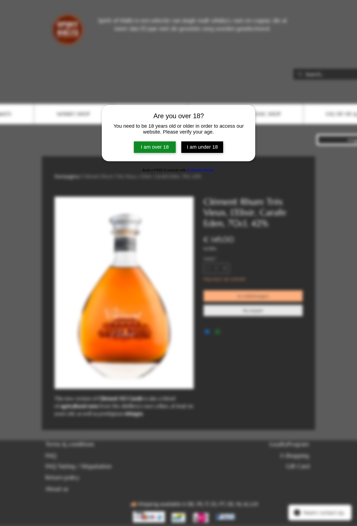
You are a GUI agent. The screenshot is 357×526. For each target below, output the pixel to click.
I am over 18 (155, 147)
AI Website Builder (200, 170)
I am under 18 (202, 147)
